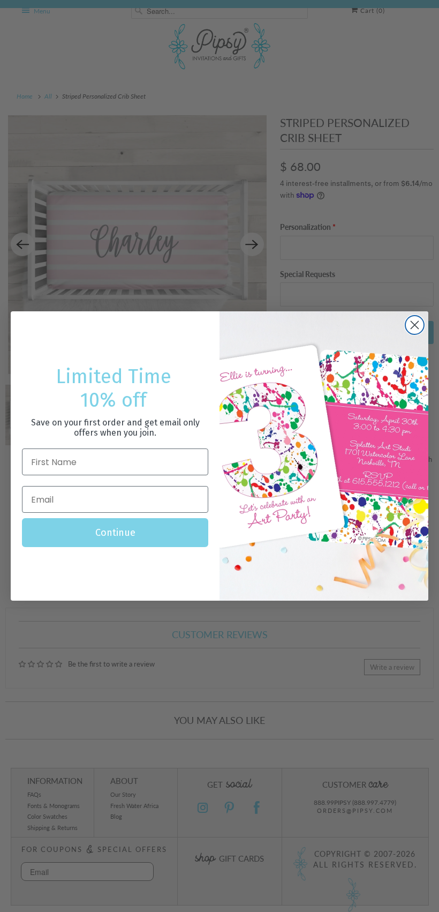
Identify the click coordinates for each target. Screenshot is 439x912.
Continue (115, 533)
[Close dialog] (414, 325)
